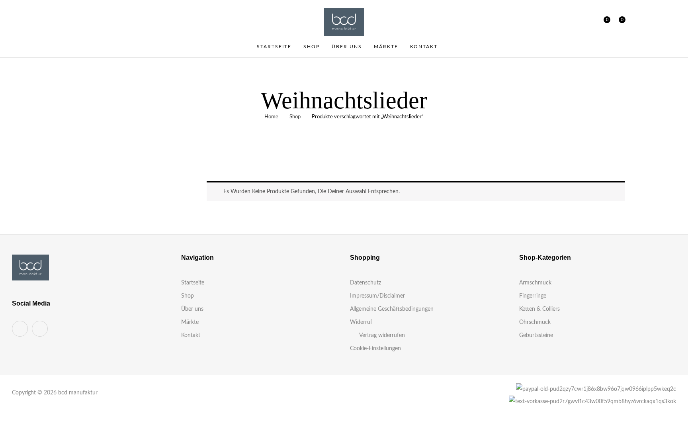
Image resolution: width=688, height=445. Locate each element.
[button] (619, 22)
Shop (295, 117)
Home (271, 117)
